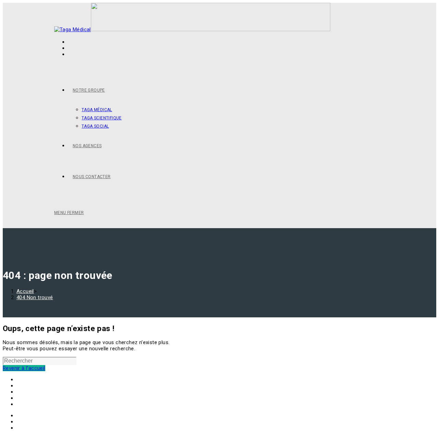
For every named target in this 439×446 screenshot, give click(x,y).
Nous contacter (35, 404)
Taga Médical (32, 379)
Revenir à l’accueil (24, 368)
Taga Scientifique (37, 392)
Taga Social (30, 386)
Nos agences (32, 398)
